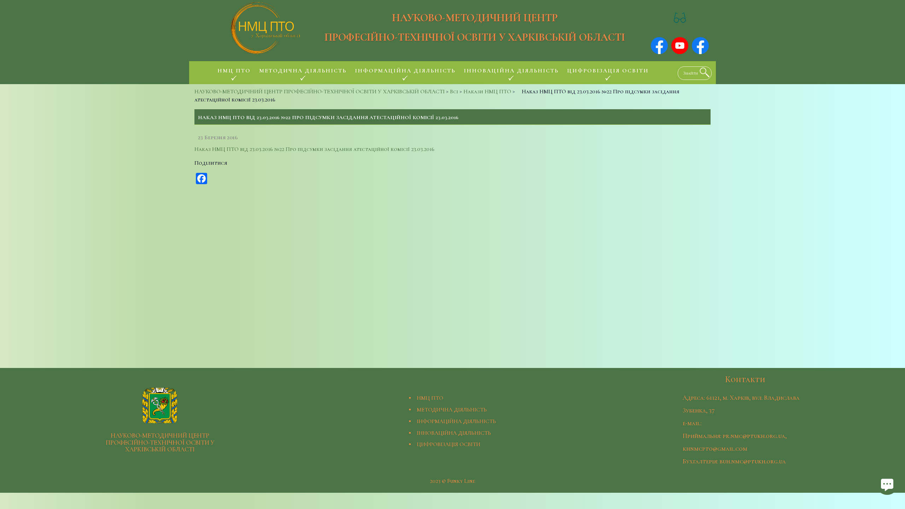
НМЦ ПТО (430, 398)
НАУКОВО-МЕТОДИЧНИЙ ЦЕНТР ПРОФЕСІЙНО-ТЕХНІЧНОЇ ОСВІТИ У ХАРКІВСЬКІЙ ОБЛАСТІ (475, 27)
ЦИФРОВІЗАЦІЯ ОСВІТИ (448, 444)
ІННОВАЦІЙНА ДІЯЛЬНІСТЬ (454, 433)
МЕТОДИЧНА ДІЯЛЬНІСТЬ (452, 409)
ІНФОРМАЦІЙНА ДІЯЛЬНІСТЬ (456, 421)
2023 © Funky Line (452, 481)
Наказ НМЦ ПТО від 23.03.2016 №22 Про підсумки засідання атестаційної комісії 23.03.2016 (314, 149)
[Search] (702, 72)
